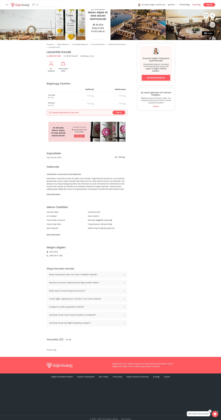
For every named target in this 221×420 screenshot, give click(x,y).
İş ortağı (156, 377)
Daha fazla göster (53, 194)
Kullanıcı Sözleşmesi (86, 377)
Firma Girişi (184, 4)
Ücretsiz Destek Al (156, 77)
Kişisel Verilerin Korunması (138, 377)
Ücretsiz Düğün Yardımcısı (153, 4)
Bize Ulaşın (103, 377)
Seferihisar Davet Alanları (117, 44)
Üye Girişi (196, 4)
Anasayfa (50, 44)
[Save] (206, 15)
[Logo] (20, 4)
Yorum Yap (51, 350)
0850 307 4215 (54, 56)
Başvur (156, 106)
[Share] (212, 15)
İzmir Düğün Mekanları (80, 44)
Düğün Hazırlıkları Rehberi (62, 377)
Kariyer (167, 377)
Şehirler (171, 4)
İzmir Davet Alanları (98, 44)
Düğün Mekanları (63, 44)
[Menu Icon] (7, 5)
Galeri (209, 33)
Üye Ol (209, 5)
